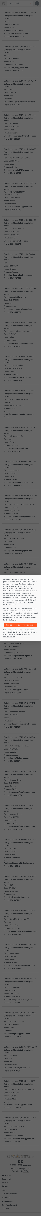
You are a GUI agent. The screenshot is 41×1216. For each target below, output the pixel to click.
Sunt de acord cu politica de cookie (20, 625)
